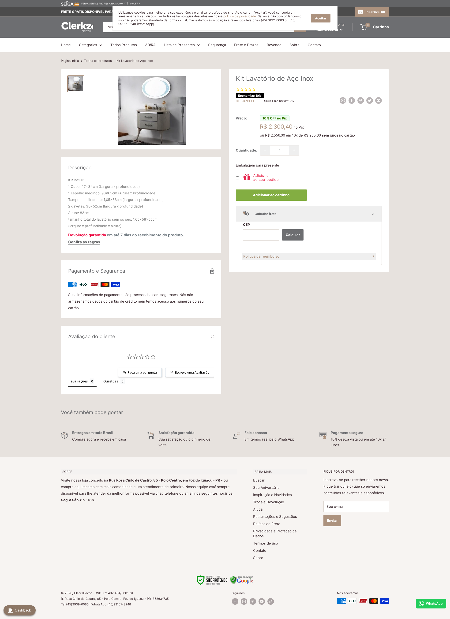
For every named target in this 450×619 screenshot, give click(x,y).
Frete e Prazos (246, 45)
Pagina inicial (70, 61)
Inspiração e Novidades (272, 495)
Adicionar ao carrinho (271, 195)
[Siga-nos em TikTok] (270, 601)
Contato (314, 45)
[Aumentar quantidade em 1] (294, 150)
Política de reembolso (261, 256)
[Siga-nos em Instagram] (244, 601)
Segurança (217, 45)
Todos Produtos (123, 45)
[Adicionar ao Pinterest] (360, 100)
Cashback (23, 610)
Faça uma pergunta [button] (142, 372)
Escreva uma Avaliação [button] (192, 372)
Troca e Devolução (268, 502)
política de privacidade (239, 16)
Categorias (88, 45)
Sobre (294, 45)
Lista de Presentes (179, 45)
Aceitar (320, 18)
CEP (246, 224)
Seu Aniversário (266, 487)
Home (66, 45)
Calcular (293, 234)
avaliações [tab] (79, 381)
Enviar (332, 520)
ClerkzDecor (246, 101)
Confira (75, 242)
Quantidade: (246, 150)
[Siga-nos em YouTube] (262, 601)
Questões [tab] (110, 381)
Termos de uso (265, 543)
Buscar (259, 480)
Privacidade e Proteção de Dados (275, 533)
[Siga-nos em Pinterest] (253, 601)
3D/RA (150, 45)
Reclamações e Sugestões (275, 516)
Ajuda (257, 509)
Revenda (274, 45)
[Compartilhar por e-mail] (378, 100)
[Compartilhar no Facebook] (352, 100)
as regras (91, 242)
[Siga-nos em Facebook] (235, 601)
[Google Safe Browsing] (241, 578)
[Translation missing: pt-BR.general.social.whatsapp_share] (343, 100)
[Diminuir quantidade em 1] (265, 150)
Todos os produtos (98, 61)
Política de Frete (266, 524)
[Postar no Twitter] (369, 100)
